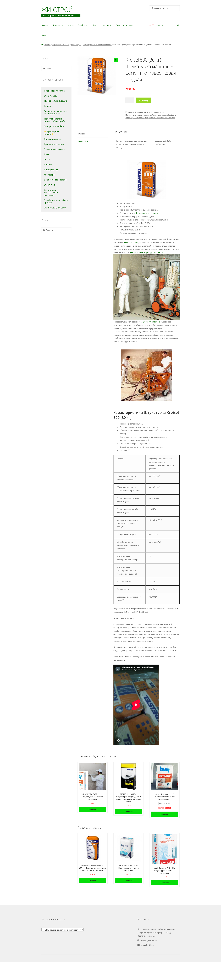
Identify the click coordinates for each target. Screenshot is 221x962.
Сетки (47, 159)
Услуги (71, 25)
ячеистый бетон (131, 242)
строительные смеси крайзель (144, 115)
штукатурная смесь (151, 321)
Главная (44, 25)
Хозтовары (49, 174)
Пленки (48, 164)
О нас (43, 35)
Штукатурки (76, 44)
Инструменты (51, 169)
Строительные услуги (55, 207)
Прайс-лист (83, 25)
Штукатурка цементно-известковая (97, 44)
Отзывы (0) (83, 141)
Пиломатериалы (52, 139)
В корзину (143, 100)
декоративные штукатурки (142, 252)
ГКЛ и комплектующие (55, 100)
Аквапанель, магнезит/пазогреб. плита (55, 112)
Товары (56, 25)
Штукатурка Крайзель (166, 115)
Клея (46, 154)
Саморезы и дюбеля (54, 126)
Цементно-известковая (147, 213)
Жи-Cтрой (57, 9)
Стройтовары (51, 95)
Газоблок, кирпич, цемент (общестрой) (54, 120)
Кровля (47, 105)
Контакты (106, 25)
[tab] (93, 134)
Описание (82, 133)
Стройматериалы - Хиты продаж (56, 201)
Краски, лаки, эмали (54, 144)
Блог (95, 25)
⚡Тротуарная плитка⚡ (51, 132)
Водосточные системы (55, 179)
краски (160, 252)
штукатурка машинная (134, 118)
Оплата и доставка (124, 25)
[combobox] (62, 929)
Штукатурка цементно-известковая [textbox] (62, 930)
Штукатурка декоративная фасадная (51, 192)
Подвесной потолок (54, 90)
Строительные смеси (60, 44)
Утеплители (50, 184)
